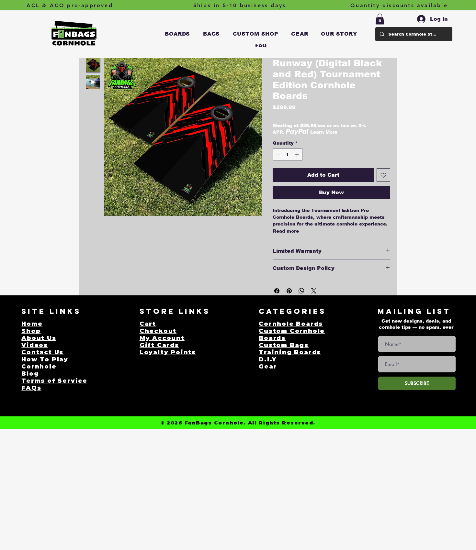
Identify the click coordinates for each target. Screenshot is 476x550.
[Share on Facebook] (277, 291)
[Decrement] (278, 154)
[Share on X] (314, 291)
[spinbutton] (287, 154)
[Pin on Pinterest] (289, 291)
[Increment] (297, 154)
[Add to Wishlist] (383, 175)
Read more (286, 231)
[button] (178, 33)
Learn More (323, 132)
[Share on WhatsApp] (301, 291)
